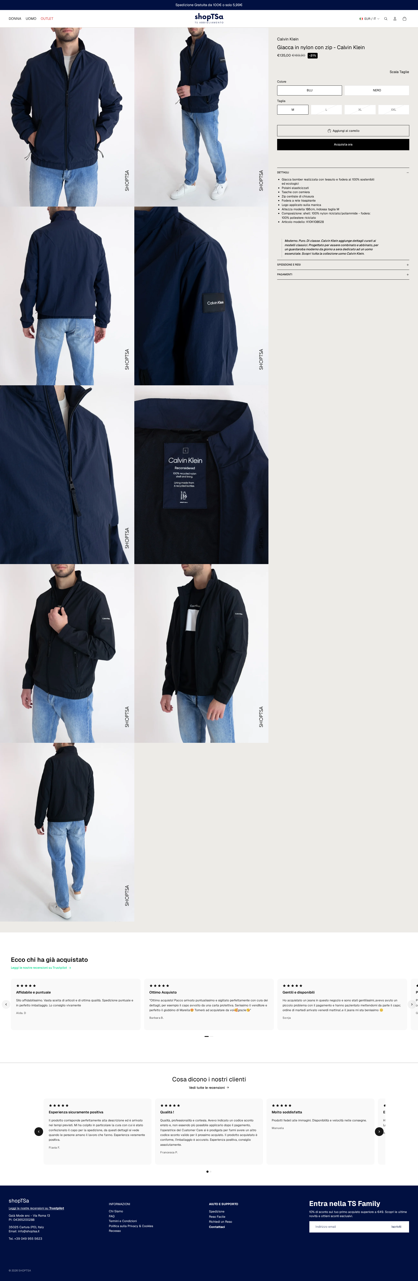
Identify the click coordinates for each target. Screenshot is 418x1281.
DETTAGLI (283, 172)
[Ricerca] (386, 18)
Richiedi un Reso (220, 1222)
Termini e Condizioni (123, 1221)
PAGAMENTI (284, 274)
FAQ (112, 1216)
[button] (399, 72)
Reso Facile (217, 1217)
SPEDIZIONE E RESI (289, 264)
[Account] (395, 18)
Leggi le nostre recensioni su (36, 1208)
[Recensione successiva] (412, 1004)
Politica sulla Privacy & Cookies (131, 1226)
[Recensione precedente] (6, 1004)
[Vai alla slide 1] (206, 1036)
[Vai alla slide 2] (211, 1036)
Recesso (115, 1231)
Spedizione (216, 1211)
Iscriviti (396, 1227)
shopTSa (25, 1270)
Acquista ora (343, 144)
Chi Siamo (116, 1211)
